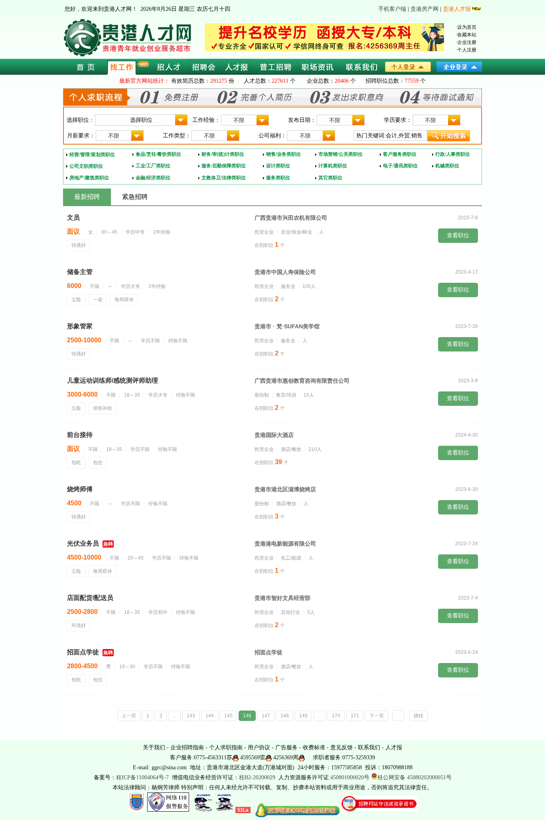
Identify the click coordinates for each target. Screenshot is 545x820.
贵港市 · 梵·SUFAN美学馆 (287, 326)
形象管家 (80, 326)
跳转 (418, 716)
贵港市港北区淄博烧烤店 (285, 489)
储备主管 (80, 271)
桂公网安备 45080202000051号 (414, 777)
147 (266, 716)
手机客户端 (392, 9)
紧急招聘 (135, 196)
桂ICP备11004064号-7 (142, 777)
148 (284, 716)
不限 (239, 120)
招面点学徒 (83, 652)
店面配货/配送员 (90, 597)
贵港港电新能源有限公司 (285, 543)
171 (355, 716)
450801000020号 (349, 777)
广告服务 (286, 748)
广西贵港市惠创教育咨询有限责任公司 (302, 380)
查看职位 (458, 235)
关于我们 (154, 748)
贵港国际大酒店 (274, 435)
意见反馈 (341, 748)
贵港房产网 (424, 9)
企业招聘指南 (187, 748)
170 (336, 716)
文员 (73, 217)
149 (303, 716)
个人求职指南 (226, 748)
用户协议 (259, 748)
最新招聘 (87, 196)
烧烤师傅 (80, 489)
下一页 (376, 716)
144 (209, 716)
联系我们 (369, 748)
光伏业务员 (83, 543)
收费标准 (314, 748)
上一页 (129, 716)
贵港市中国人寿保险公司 (285, 272)
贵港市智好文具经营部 (282, 598)
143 (191, 716)
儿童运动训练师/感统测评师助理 (112, 380)
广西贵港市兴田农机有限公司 (291, 217)
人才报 (393, 748)
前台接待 (80, 434)
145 (228, 716)
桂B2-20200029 (258, 777)
